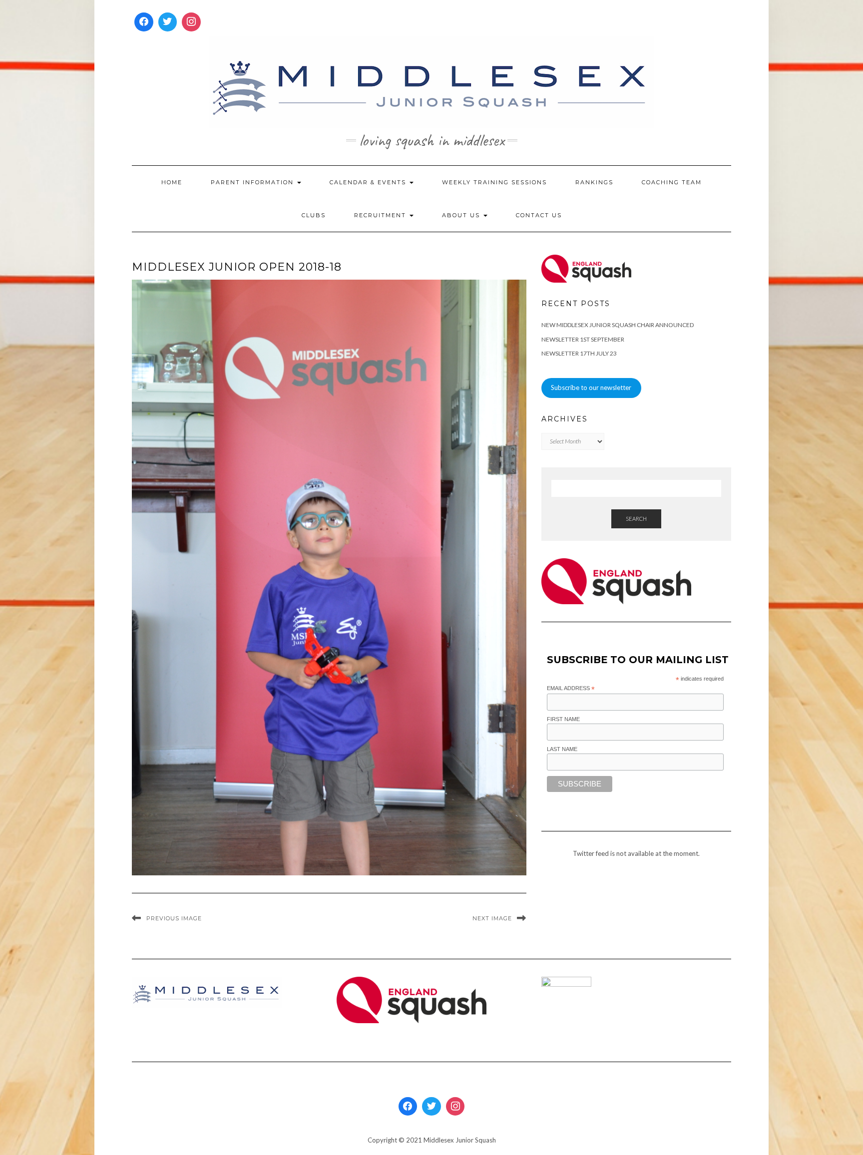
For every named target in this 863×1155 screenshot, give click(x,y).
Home (171, 182)
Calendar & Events (369, 182)
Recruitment (381, 215)
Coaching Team (672, 182)
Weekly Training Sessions (494, 182)
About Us (462, 215)
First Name (563, 719)
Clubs (314, 215)
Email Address (571, 688)
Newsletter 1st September (582, 339)
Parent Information (253, 182)
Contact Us (539, 215)
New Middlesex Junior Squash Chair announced (617, 325)
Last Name (562, 749)
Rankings (594, 182)
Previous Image (174, 918)
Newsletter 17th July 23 (579, 353)
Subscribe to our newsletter (591, 387)
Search (636, 518)
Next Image (492, 918)
